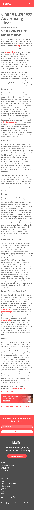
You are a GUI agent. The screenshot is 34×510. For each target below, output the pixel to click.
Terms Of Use (23, 502)
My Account (4, 485)
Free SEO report (5, 486)
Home (3, 481)
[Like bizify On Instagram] (5, 497)
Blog (2, 491)
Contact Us (4, 493)
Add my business (17, 456)
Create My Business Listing (8, 483)
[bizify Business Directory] (7, 3)
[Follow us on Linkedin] (11, 497)
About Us (3, 488)
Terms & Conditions (16, 502)
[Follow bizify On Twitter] (8, 497)
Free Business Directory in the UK (13, 389)
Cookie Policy (2, 502)
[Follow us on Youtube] (14, 497)
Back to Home (25, 406)
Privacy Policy (8, 502)
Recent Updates (5, 490)
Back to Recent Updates (9, 406)
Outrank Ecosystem (7, 507)
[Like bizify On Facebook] (2, 497)
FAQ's (28, 502)
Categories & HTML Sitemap (6, 503)
